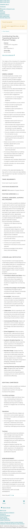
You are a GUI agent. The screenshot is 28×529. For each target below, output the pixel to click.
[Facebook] (9, 495)
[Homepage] (7, 9)
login (12, 26)
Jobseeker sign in (4, 4)
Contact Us (3, 514)
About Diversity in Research (7, 512)
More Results (6, 31)
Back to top (3, 510)
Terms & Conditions (5, 515)
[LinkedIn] (13, 495)
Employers (3, 6)
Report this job (6, 507)
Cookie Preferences (5, 520)
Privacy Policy (3, 517)
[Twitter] (11, 495)
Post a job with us (4, 518)
